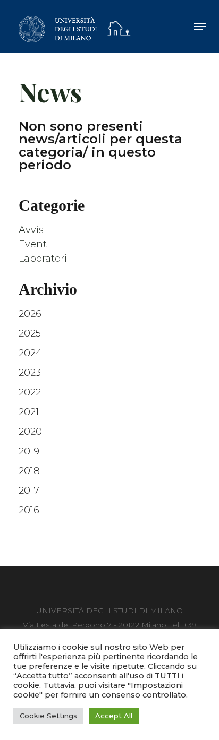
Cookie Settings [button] (48, 715)
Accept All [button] (113, 715)
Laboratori (43, 258)
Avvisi (32, 230)
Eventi (34, 244)
